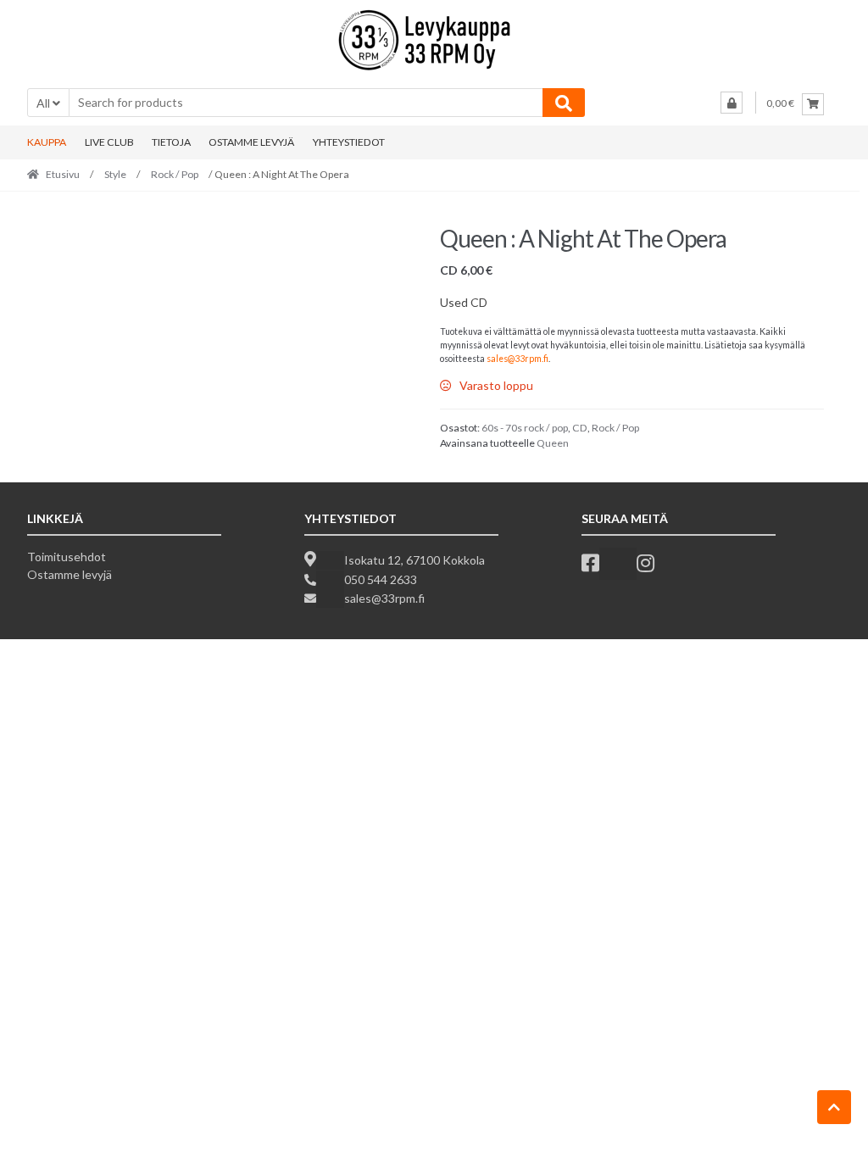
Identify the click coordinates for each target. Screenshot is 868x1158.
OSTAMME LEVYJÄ (251, 142)
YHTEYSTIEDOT (349, 142)
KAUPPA (46, 142)
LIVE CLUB (109, 142)
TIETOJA (171, 142)
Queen (553, 443)
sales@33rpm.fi (517, 359)
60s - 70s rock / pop (524, 427)
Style (115, 174)
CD (579, 427)
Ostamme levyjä (69, 574)
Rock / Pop (174, 174)
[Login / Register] (732, 103)
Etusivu (63, 174)
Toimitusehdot (66, 556)
